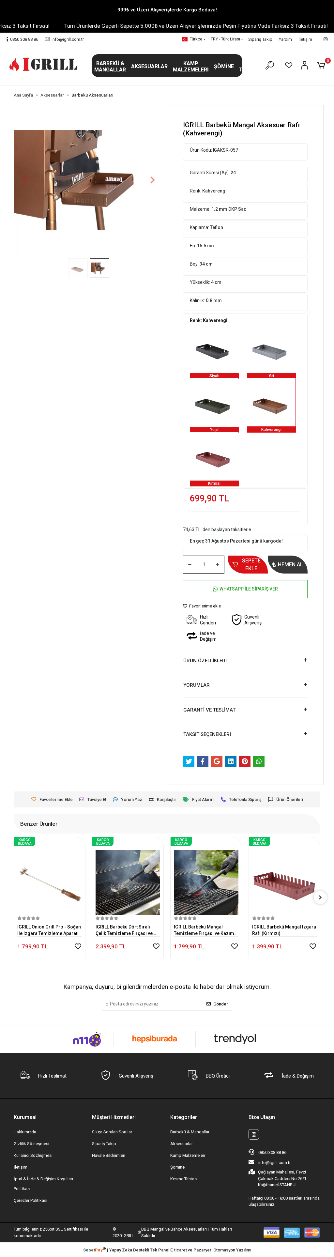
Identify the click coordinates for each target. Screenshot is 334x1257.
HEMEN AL (290, 564)
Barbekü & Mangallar (189, 1131)
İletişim (305, 39)
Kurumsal (25, 1117)
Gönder (220, 1004)
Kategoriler (183, 1117)
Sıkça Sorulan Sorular (112, 1131)
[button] (110, 66)
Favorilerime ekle (204, 606)
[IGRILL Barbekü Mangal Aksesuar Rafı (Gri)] (271, 348)
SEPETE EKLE (251, 565)
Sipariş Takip (260, 39)
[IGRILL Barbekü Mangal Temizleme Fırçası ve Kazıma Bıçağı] (128, 877)
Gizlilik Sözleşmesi (31, 1143)
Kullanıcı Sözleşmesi (33, 1155)
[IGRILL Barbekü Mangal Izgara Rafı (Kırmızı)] (206, 877)
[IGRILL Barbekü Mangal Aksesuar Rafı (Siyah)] (214, 348)
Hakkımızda (25, 1131)
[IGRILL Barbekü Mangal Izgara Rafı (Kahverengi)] (284, 877)
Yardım (285, 39)
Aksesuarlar (181, 1143)
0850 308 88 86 (271, 1152)
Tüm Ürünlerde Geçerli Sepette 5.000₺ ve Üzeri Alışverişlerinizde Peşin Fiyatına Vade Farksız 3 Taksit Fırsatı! (171, 26)
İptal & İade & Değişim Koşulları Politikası (43, 1183)
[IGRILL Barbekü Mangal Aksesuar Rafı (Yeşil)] (214, 402)
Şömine (177, 1167)
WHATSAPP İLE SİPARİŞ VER (249, 588)
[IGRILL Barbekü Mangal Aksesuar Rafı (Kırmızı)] (214, 456)
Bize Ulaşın (262, 1117)
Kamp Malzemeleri (187, 1155)
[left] (14, 897)
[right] (320, 897)
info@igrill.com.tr (274, 1162)
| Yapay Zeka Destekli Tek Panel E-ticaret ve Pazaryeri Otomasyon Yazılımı (167, 1249)
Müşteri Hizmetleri (114, 1117)
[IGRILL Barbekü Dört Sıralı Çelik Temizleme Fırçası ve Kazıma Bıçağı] (49, 877)
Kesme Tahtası (184, 1178)
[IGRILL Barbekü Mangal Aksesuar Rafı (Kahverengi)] (271, 402)
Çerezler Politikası (30, 1200)
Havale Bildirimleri (108, 1155)
